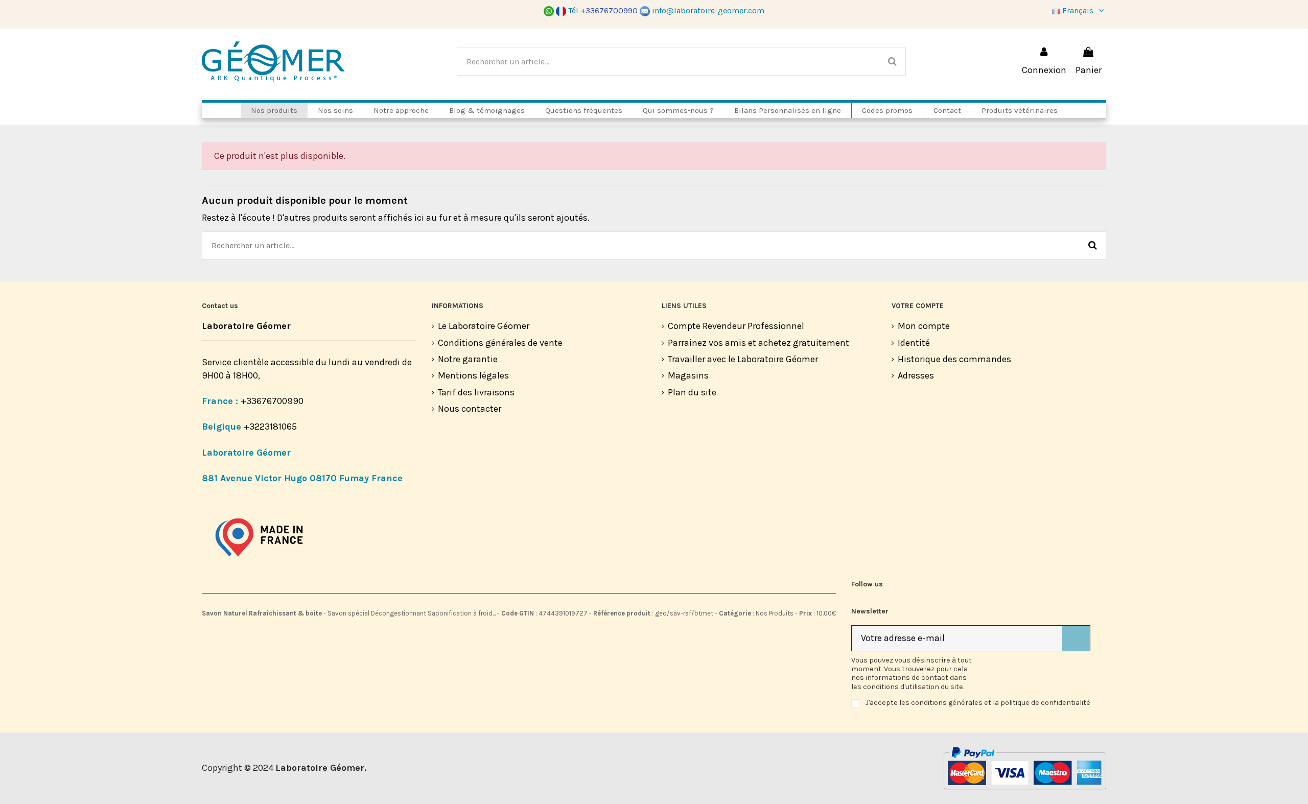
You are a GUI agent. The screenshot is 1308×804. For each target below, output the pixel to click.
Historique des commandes (954, 359)
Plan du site (692, 392)
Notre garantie (468, 359)
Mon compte (924, 326)
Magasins (688, 375)
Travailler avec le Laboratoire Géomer (743, 359)
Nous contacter (469, 408)
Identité (914, 342)
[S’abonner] (1076, 638)
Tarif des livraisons (476, 392)
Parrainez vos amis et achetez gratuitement (758, 342)
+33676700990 (272, 401)
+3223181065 (271, 426)
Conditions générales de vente (500, 342)
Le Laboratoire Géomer (483, 326)
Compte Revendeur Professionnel (736, 326)
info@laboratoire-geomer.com (708, 10)
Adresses (916, 375)
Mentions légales (473, 375)
